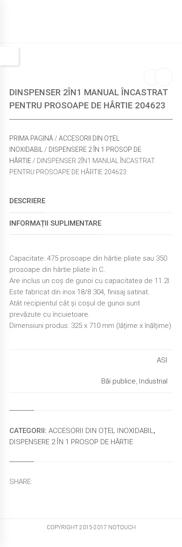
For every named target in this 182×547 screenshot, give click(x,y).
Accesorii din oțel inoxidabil (101, 430)
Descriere (27, 201)
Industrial (153, 381)
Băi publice (118, 381)
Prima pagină (31, 138)
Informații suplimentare (55, 223)
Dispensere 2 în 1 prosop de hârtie (71, 442)
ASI (162, 360)
